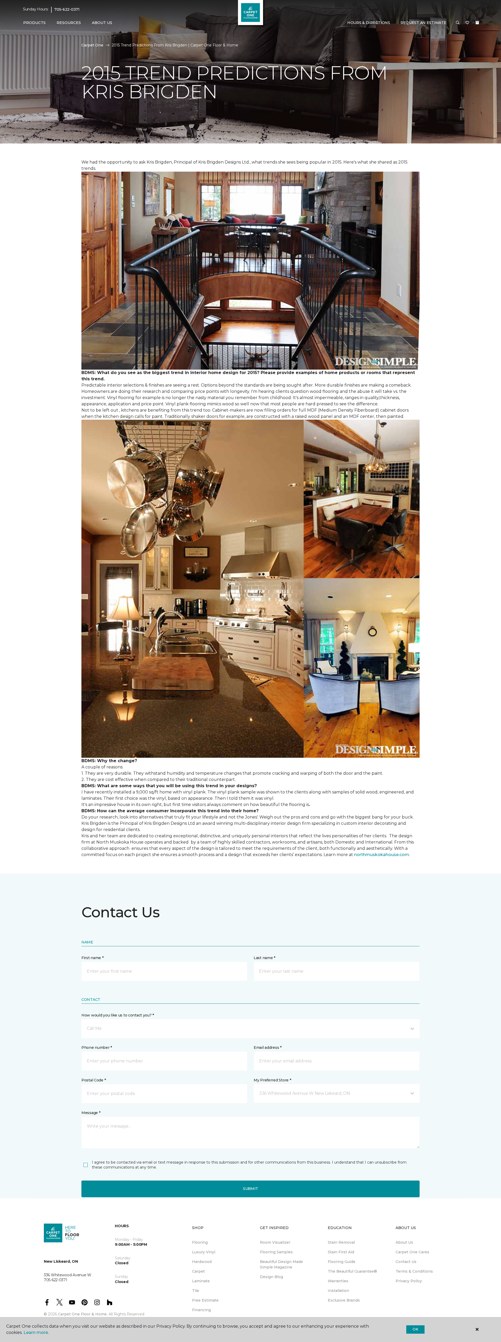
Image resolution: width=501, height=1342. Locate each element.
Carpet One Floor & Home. (83, 1314)
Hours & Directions (368, 22)
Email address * (268, 1047)
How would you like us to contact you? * (117, 1015)
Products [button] (34, 22)
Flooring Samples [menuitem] (276, 1252)
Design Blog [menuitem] (271, 1276)
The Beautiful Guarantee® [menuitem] (352, 1271)
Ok (415, 1329)
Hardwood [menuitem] (202, 1261)
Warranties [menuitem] (338, 1281)
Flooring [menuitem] (200, 1242)
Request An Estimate (423, 22)
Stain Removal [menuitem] (341, 1242)
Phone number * (96, 1047)
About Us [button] (102, 22)
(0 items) (477, 23)
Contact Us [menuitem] (406, 1261)
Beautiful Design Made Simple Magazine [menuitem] (281, 1264)
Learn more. (36, 1332)
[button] (458, 23)
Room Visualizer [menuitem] (275, 1242)
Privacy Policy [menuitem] (409, 1281)
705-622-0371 (67, 9)
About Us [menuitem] (404, 1242)
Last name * (264, 958)
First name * (92, 958)
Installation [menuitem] (338, 1290)
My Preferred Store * (272, 1080)
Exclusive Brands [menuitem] (344, 1300)
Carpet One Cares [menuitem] (412, 1252)
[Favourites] (467, 23)
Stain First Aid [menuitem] (341, 1252)
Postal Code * (93, 1080)
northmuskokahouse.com (381, 854)
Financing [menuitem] (201, 1310)
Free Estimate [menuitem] (205, 1300)
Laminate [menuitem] (201, 1281)
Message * (90, 1113)
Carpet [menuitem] (198, 1271)
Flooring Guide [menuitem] (341, 1261)
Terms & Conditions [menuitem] (414, 1271)
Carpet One (92, 45)
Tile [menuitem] (195, 1290)
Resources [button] (69, 22)
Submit (250, 1188)
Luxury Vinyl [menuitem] (203, 1252)
